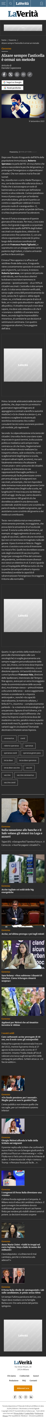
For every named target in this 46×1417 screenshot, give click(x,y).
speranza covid (10, 753)
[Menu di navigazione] (3, 3)
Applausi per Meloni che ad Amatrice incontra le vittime (20, 1023)
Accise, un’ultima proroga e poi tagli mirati (23, 934)
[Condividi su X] (10, 74)
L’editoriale (24, 1376)
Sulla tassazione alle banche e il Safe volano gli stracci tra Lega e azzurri (22, 833)
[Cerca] (10, 3)
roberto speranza (11, 746)
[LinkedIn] (31, 1397)
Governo (13, 40)
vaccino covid (9, 782)
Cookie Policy (29, 1413)
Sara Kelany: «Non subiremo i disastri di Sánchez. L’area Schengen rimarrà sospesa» (22, 978)
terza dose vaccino (12, 768)
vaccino (7, 775)
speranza (29, 746)
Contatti (33, 1380)
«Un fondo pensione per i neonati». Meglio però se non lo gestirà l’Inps (19, 1098)
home (4, 40)
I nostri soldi (8, 1033)
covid (22, 738)
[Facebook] (15, 1397)
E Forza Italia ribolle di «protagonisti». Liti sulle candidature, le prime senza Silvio (23, 1291)
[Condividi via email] (23, 74)
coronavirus (9, 738)
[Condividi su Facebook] (4, 74)
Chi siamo (11, 1376)
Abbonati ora (23, 1388)
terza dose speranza (27, 760)
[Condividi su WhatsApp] (17, 74)
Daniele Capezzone (11, 68)
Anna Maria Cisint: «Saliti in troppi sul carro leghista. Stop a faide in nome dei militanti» (21, 1247)
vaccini (29, 768)
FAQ (24, 1380)
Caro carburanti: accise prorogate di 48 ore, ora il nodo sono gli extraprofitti (21, 1038)
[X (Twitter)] (20, 1397)
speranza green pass (32, 753)
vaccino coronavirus (25, 775)
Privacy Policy (19, 1413)
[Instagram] (26, 1397)
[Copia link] (29, 74)
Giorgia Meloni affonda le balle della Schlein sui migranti (20, 1141)
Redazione (13, 1380)
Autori (36, 1376)
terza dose (8, 760)
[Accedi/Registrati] (41, 3)
